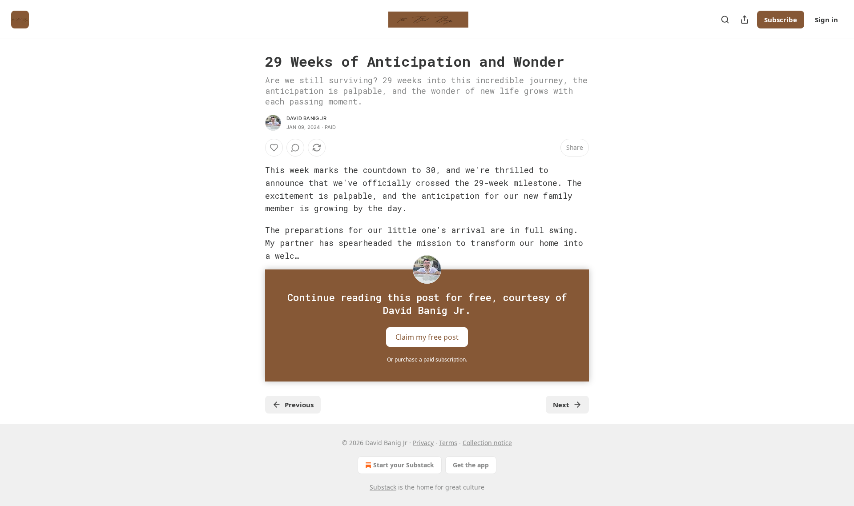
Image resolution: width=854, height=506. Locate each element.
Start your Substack (403, 465)
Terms (448, 442)
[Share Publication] (744, 19)
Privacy (423, 442)
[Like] (274, 148)
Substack (383, 487)
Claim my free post (427, 337)
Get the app (471, 465)
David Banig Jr (306, 118)
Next (561, 404)
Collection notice (487, 442)
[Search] (725, 19)
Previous (299, 404)
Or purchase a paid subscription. (427, 359)
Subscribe (780, 19)
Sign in (826, 19)
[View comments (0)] (295, 148)
